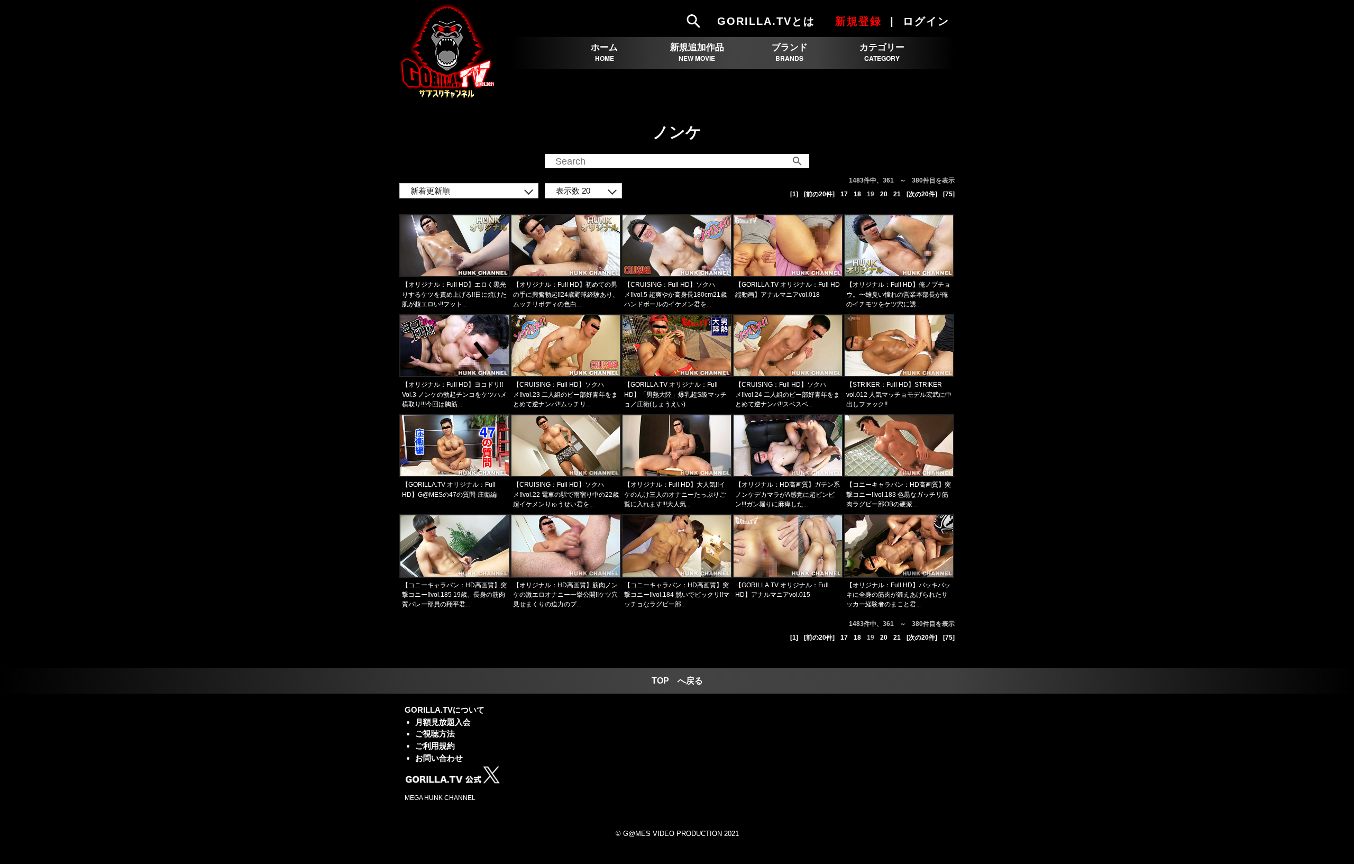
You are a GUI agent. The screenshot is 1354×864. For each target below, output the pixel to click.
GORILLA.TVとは (766, 21)
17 (844, 194)
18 (857, 194)
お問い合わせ (439, 757)
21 (897, 194)
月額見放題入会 (443, 721)
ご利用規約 (435, 745)
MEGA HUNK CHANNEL (440, 798)
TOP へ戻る (677, 680)
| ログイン (921, 21)
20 (884, 194)
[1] (794, 194)
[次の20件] (922, 194)
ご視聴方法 (435, 733)
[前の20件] (819, 194)
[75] (949, 194)
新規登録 (858, 21)
